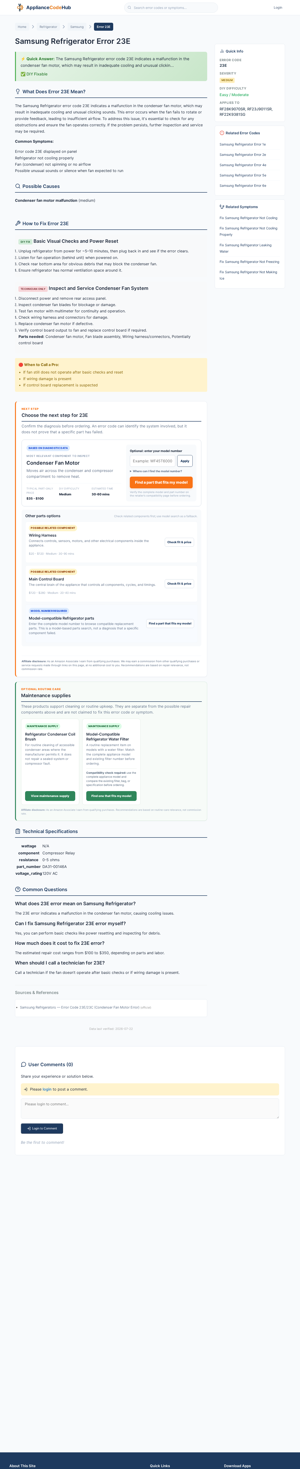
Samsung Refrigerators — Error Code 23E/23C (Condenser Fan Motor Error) (80, 1007)
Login (278, 7)
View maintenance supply (50, 796)
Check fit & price (179, 542)
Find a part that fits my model (161, 482)
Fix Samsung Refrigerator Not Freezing (249, 262)
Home (22, 27)
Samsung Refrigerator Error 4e (243, 165)
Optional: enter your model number (156, 451)
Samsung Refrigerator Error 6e (243, 185)
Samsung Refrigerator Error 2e (243, 155)
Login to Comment (44, 1128)
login (47, 1089)
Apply (184, 461)
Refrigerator (48, 27)
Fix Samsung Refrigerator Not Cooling (249, 218)
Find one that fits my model (111, 796)
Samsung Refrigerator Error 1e (243, 144)
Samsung (77, 27)
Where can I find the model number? (157, 471)
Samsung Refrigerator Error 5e (243, 175)
